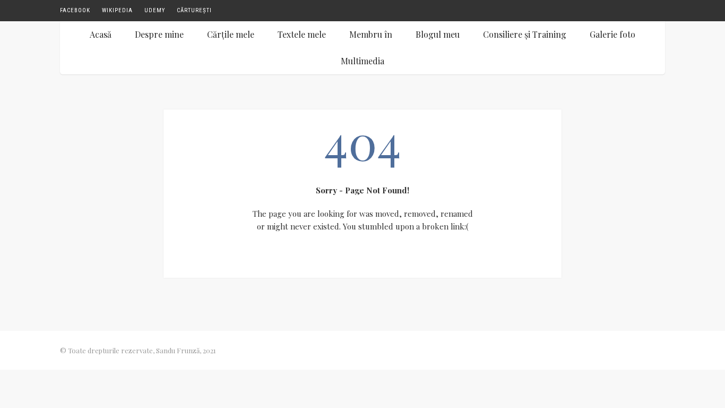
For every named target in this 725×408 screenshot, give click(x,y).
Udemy (154, 10)
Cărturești (194, 10)
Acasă (100, 34)
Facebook (75, 10)
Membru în (370, 34)
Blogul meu (438, 34)
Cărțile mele (230, 34)
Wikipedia (117, 10)
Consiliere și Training (524, 34)
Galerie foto (612, 34)
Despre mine (159, 34)
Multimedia (362, 60)
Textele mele (302, 34)
